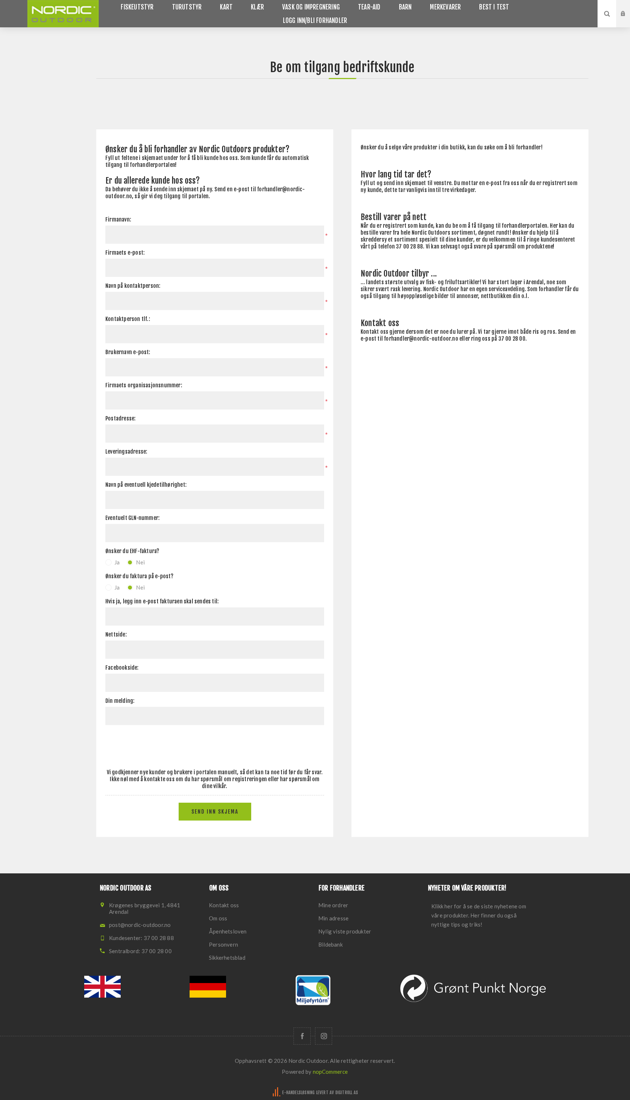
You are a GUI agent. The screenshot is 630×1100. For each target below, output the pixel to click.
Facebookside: (122, 667)
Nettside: (116, 634)
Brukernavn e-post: (128, 352)
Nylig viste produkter (344, 931)
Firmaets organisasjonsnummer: (143, 385)
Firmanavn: (118, 219)
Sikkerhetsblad (227, 957)
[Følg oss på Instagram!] (323, 1036)
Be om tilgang (628, 21)
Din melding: (120, 700)
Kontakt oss (224, 905)
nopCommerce (330, 1071)
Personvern (223, 944)
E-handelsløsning (298, 1092)
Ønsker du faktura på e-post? (139, 576)
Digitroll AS (346, 1092)
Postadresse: (120, 418)
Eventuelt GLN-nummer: (132, 517)
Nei (140, 562)
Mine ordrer (333, 905)
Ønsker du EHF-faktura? (132, 551)
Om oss (218, 918)
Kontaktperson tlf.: (127, 319)
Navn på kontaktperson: (132, 285)
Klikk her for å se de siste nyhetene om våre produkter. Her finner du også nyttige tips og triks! (478, 915)
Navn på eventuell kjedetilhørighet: (146, 484)
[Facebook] (302, 1036)
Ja (117, 562)
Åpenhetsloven (228, 931)
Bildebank (330, 944)
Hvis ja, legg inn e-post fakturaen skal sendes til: (162, 601)
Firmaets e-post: (125, 252)
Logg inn (628, 7)
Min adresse (333, 918)
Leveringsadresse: (126, 451)
